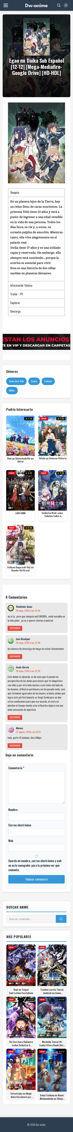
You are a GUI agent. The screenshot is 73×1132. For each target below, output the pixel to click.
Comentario (16, 768)
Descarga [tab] (15, 311)
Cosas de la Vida (16, 381)
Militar (12, 390)
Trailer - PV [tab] (16, 294)
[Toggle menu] (6, 5)
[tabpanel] (36, 239)
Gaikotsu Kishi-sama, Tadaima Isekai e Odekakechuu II (52, 515)
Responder (15, 628)
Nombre (13, 810)
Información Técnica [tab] (21, 285)
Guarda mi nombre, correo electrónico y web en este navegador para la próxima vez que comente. (34, 865)
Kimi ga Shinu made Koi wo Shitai (20, 460)
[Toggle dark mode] (65, 5)
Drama (34, 381)
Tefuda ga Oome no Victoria (52, 458)
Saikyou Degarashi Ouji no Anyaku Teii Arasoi (20, 569)
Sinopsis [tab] (14, 192)
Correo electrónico (19, 825)
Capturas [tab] (15, 303)
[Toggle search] (58, 5)
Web (10, 841)
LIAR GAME (20, 513)
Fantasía (48, 381)
